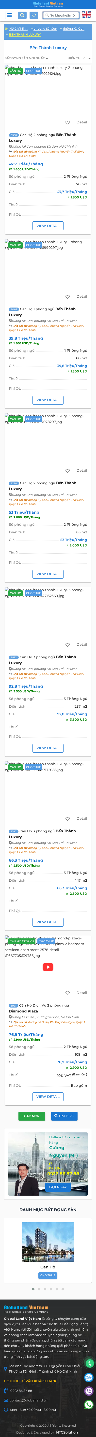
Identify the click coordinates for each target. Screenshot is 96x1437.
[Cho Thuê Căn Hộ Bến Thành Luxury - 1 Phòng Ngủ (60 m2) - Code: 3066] (48, 270)
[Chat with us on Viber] (89, 1394)
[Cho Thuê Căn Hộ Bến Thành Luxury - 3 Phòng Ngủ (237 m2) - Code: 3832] (48, 618)
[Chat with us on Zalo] (89, 1381)
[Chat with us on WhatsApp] (89, 1408)
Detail (82, 122)
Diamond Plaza (23, 1011)
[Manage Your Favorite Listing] (34, 15)
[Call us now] (90, 1363)
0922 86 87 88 (21, 1391)
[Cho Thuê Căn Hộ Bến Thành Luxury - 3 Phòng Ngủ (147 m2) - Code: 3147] (48, 792)
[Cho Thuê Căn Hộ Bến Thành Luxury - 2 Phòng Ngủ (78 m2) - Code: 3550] (48, 96)
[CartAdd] (67, 122)
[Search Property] (23, 15)
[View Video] (48, 967)
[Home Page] (48, 4)
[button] (33, 1289)
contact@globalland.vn (29, 1400)
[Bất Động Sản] (6, 28)
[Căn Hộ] (48, 1242)
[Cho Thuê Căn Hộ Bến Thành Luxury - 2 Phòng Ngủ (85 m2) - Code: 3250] (48, 444)
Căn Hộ (47, 1267)
